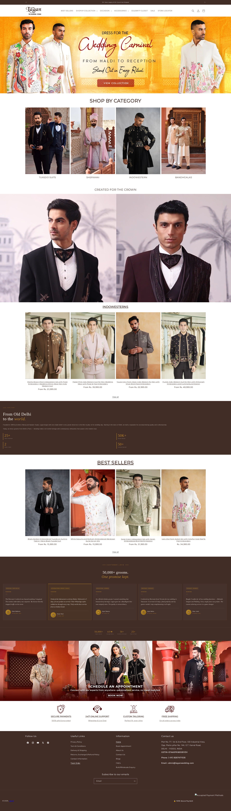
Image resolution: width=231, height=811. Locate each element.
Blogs (118, 759)
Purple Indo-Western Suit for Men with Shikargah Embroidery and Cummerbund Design (183, 383)
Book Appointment (123, 746)
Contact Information (79, 759)
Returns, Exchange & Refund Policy (85, 755)
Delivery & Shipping (79, 750)
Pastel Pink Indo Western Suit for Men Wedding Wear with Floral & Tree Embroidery (93, 383)
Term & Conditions (78, 746)
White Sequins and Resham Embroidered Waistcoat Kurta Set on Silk (93, 540)
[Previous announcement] (26, 2)
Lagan (11, 801)
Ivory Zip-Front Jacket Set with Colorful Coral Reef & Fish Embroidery (183, 540)
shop (115, 55)
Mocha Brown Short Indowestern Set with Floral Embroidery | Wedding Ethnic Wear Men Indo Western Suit (47, 384)
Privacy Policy (76, 742)
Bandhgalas (183, 177)
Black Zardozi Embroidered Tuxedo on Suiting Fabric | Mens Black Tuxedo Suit (47, 540)
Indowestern (138, 177)
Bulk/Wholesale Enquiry (125, 767)
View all (115, 397)
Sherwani (92, 177)
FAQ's (118, 763)
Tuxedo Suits (47, 177)
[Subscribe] (134, 781)
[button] (87, 10)
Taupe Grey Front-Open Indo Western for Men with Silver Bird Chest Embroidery (138, 383)
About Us (120, 750)
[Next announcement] (205, 2)
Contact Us (120, 755)
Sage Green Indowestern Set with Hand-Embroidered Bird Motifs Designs (138, 540)
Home (118, 742)
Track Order (75, 763)
